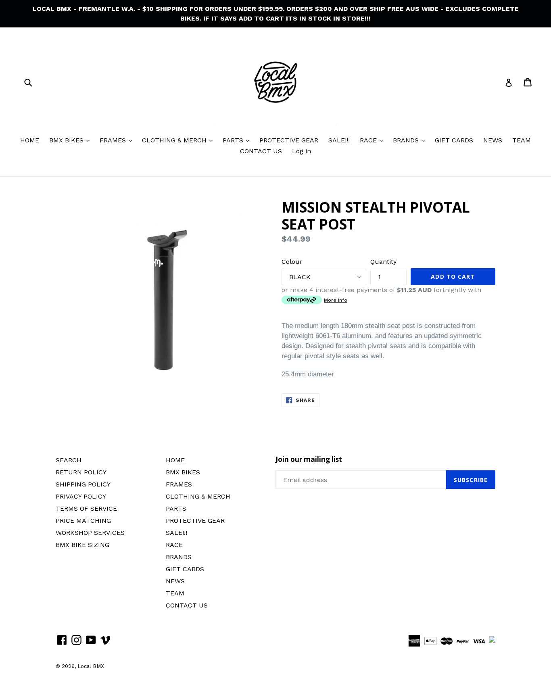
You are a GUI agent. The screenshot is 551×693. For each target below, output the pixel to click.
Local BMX (90, 666)
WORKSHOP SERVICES (90, 532)
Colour (292, 261)
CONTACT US (261, 151)
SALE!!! (339, 140)
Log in (301, 151)
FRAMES (114, 140)
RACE (369, 140)
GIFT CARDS (454, 140)
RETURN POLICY (81, 472)
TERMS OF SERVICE (86, 508)
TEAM (521, 140)
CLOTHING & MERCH (175, 140)
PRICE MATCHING (83, 520)
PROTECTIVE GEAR (288, 140)
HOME (29, 140)
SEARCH (68, 460)
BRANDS (407, 140)
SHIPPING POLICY (83, 484)
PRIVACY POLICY (81, 496)
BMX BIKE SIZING (82, 545)
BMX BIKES (67, 140)
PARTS (234, 140)
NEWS (492, 140)
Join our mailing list (309, 459)
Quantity (383, 261)
